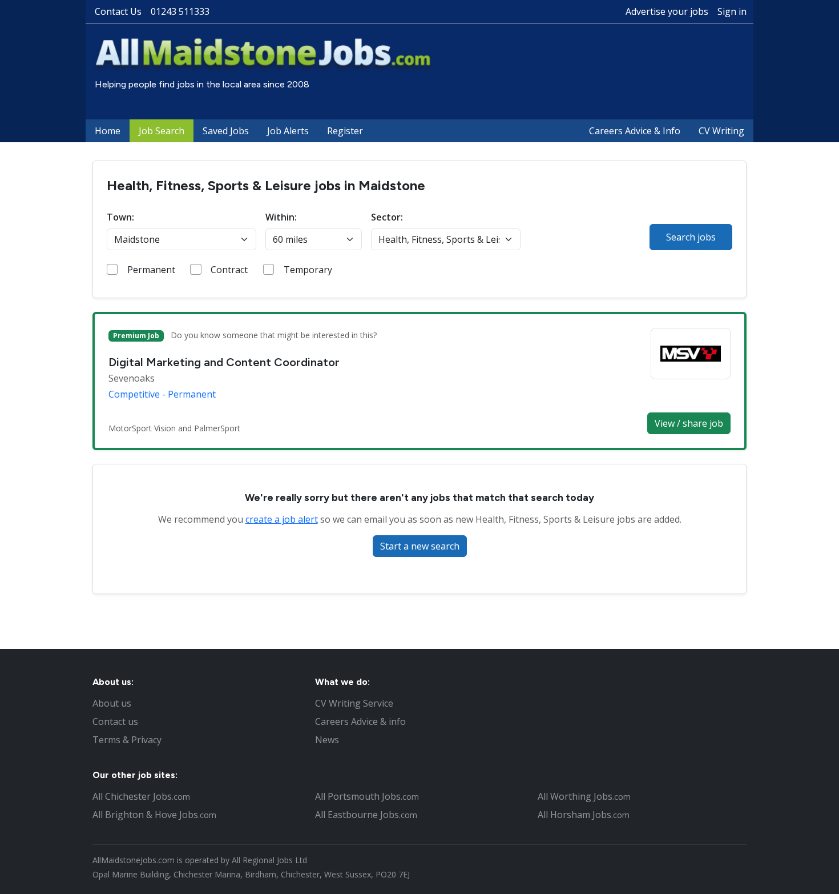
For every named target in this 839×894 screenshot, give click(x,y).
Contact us (115, 721)
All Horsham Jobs (584, 814)
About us (111, 703)
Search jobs (691, 237)
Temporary (308, 269)
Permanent (151, 269)
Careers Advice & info (360, 721)
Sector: (387, 217)
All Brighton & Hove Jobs (154, 814)
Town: (120, 217)
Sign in (732, 11)
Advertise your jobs (667, 11)
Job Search (161, 131)
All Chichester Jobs (141, 796)
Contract (229, 269)
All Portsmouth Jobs (367, 796)
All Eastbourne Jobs (366, 814)
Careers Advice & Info (634, 131)
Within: (281, 217)
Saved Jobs (226, 131)
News (327, 739)
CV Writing (721, 131)
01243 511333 (180, 11)
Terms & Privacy (127, 739)
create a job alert (281, 519)
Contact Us (118, 11)
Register (345, 131)
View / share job (689, 423)
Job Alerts (288, 131)
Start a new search (419, 546)
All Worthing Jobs (584, 796)
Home (107, 131)
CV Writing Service (354, 703)
